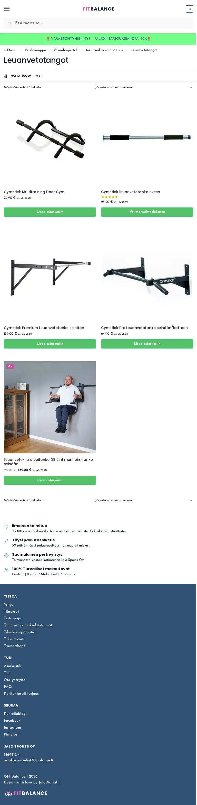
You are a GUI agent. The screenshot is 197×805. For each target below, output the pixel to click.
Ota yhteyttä (15, 680)
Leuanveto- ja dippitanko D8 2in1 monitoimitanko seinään (48, 462)
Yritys (8, 605)
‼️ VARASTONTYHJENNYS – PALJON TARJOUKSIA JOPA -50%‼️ (98, 39)
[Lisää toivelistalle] (86, 226)
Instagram (12, 728)
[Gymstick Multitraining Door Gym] (50, 140)
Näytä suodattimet (26, 76)
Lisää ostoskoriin (50, 212)
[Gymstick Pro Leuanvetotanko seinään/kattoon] (147, 276)
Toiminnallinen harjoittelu (104, 50)
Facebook (12, 721)
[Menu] (11, 9)
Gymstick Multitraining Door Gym (34, 192)
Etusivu (12, 50)
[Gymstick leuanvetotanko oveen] (147, 140)
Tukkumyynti (14, 639)
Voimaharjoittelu (66, 50)
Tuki (7, 673)
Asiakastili (12, 666)
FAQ (8, 687)
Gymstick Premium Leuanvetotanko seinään (44, 328)
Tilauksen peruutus (20, 632)
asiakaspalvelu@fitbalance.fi (28, 760)
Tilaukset (11, 612)
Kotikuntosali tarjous (21, 694)
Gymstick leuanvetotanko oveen (130, 192)
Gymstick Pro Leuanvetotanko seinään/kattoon (144, 328)
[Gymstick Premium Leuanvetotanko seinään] (50, 276)
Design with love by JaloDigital (30, 782)
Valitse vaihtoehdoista (147, 212)
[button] (189, 9)
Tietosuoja (12, 618)
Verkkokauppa (35, 50)
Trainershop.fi (15, 646)
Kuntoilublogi (15, 714)
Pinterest (11, 735)
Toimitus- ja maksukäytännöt (28, 625)
